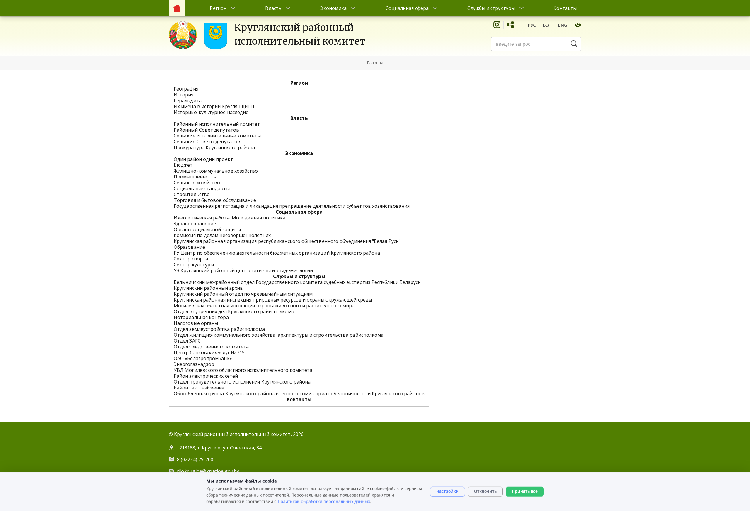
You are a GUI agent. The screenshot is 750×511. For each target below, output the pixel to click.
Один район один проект (203, 159)
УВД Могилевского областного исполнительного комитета (243, 370)
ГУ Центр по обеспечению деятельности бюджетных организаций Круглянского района (277, 253)
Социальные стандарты (202, 188)
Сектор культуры (194, 264)
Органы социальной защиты (207, 229)
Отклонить (485, 491)
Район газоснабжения (199, 387)
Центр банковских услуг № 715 (209, 352)
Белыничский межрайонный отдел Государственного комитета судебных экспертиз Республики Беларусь (297, 282)
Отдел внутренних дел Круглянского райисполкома (234, 311)
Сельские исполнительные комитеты (217, 135)
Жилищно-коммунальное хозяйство (216, 171)
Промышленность (195, 176)
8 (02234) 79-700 (195, 459)
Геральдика (188, 100)
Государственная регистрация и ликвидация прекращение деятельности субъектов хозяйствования (292, 206)
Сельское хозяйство (197, 182)
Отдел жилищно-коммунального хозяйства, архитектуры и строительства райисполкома (278, 335)
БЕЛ (547, 25)
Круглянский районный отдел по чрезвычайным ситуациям (243, 294)
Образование (189, 247)
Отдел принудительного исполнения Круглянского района (242, 382)
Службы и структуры (490, 8)
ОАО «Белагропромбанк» (203, 358)
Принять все (525, 491)
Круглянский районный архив (208, 288)
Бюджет (183, 165)
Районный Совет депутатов (206, 130)
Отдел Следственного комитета (211, 346)
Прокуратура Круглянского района (214, 147)
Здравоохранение (195, 223)
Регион (218, 8)
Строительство (192, 194)
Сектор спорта (191, 258)
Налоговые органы (196, 323)
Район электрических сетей (206, 376)
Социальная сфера (407, 8)
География (186, 89)
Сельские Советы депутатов (207, 141)
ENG (562, 25)
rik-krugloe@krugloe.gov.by (208, 471)
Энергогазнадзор (194, 364)
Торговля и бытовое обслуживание (215, 200)
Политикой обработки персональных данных (324, 501)
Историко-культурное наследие (211, 112)
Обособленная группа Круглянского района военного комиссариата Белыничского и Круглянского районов (299, 393)
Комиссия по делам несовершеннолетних (222, 235)
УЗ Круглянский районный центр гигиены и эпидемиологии (243, 270)
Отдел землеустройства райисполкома (219, 329)
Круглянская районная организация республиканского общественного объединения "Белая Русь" (287, 241)
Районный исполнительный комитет (217, 124)
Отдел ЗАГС (187, 341)
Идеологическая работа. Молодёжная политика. (230, 217)
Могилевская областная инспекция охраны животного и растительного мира (264, 305)
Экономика (333, 8)
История (184, 94)
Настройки (447, 491)
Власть (273, 8)
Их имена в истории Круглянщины (214, 106)
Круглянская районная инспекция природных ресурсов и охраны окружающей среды (273, 300)
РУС (532, 25)
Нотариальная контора (201, 317)
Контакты (565, 8)
